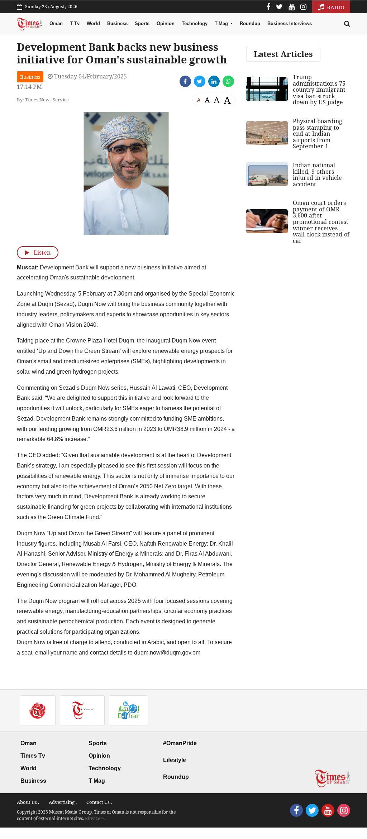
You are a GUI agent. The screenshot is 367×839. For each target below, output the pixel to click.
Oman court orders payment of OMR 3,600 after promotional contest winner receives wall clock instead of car (321, 222)
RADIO (334, 7)
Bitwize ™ (95, 818)
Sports (142, 23)
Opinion (166, 23)
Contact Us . (99, 802)
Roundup (250, 23)
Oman (56, 23)
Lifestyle (174, 760)
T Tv (75, 23)
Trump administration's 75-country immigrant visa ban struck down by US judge (320, 89)
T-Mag (222, 23)
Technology (195, 23)
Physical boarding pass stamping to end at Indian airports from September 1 (317, 133)
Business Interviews (289, 23)
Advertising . (63, 802)
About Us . (28, 802)
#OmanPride (180, 743)
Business (117, 23)
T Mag (97, 781)
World (93, 23)
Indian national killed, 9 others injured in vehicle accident (317, 174)
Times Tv (32, 756)
